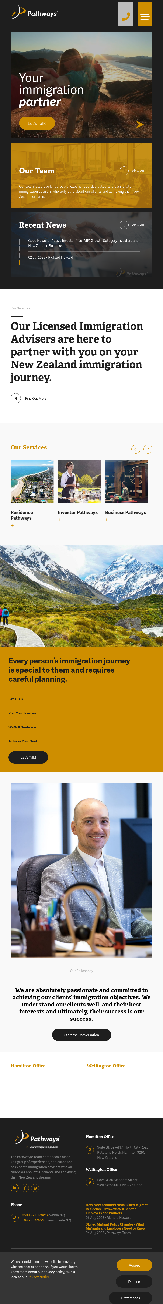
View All (138, 170)
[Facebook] (26, 1188)
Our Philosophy (81, 970)
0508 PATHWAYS (35, 1215)
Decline (134, 1281)
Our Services (20, 308)
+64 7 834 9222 (33, 1220)
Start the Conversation (81, 1034)
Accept (134, 1265)
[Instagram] (36, 1188)
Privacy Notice (38, 1276)
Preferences (130, 1297)
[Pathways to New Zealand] (40, 14)
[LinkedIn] (16, 1188)
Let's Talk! (28, 757)
